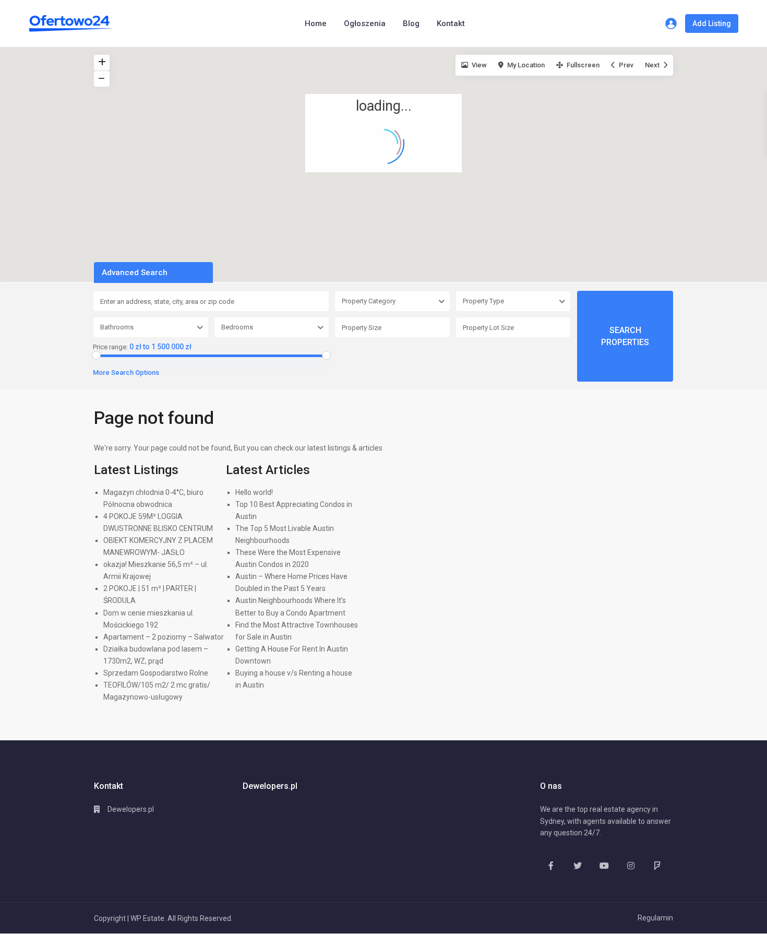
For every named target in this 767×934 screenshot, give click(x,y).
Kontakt (451, 23)
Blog (411, 23)
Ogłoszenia (365, 23)
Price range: (110, 347)
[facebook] (550, 865)
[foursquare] (657, 865)
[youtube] (604, 865)
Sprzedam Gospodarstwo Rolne (155, 673)
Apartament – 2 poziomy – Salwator (163, 637)
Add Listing (711, 23)
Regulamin (655, 918)
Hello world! (254, 492)
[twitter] (577, 865)
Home (316, 23)
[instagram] (630, 865)
